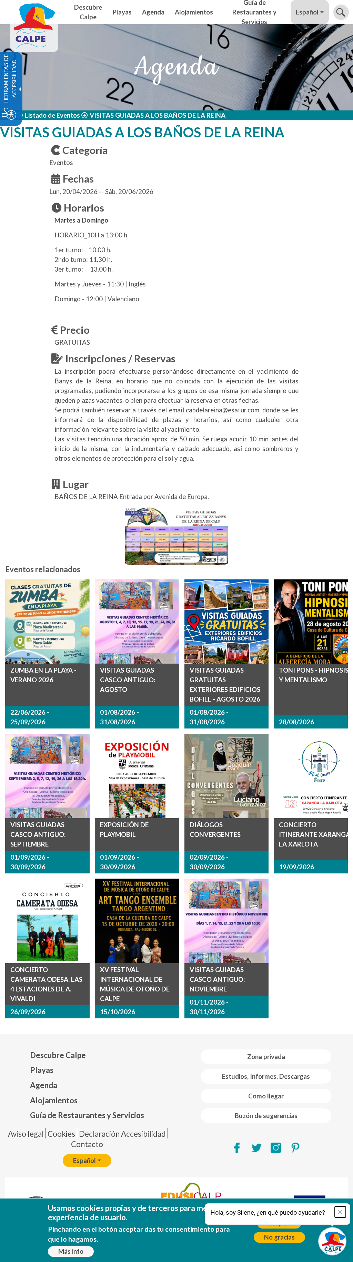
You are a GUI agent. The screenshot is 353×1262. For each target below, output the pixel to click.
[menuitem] (87, 1055)
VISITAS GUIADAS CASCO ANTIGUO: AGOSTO (127, 679)
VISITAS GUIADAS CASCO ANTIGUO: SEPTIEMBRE (37, 834)
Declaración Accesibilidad (122, 1133)
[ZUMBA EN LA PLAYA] (47, 621)
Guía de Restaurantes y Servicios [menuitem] (254, 12)
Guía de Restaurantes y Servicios (87, 1115)
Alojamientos (54, 1100)
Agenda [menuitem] (153, 12)
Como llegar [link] (266, 1096)
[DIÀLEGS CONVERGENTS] (226, 776)
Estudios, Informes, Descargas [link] (266, 1076)
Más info (70, 1251)
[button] (341, 12)
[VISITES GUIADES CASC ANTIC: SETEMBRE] (47, 776)
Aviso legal (26, 1133)
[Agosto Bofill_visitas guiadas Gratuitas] (226, 621)
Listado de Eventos (52, 115)
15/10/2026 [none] (117, 1012)
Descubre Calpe (58, 1055)
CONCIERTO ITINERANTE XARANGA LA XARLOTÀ (314, 834)
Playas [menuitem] (122, 12)
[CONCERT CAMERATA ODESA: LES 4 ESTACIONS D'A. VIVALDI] (47, 921)
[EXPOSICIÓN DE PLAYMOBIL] (137, 776)
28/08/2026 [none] (296, 722)
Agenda (43, 1085)
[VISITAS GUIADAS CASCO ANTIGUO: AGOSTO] (137, 621)
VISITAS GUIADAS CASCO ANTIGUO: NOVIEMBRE (217, 979)
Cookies (61, 1133)
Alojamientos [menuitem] (194, 12)
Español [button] (307, 12)
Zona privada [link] (266, 1056)
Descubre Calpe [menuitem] (88, 12)
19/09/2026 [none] (296, 867)
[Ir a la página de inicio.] (34, 12)
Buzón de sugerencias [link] (266, 1115)
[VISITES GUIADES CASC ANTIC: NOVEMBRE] (226, 921)
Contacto (87, 1144)
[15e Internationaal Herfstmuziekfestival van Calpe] (137, 921)
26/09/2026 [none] (28, 1012)
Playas (41, 1070)
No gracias (279, 1237)
